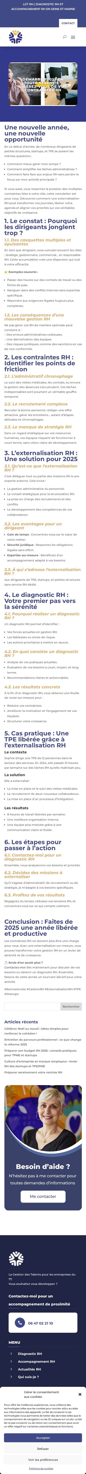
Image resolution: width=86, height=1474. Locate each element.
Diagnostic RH (30, 1354)
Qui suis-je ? (28, 1377)
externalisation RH (45, 453)
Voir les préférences (43, 1460)
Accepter (43, 1438)
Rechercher (71, 1006)
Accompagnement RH (36, 1361)
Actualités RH (29, 1369)
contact (68, 23)
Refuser (43, 1449)
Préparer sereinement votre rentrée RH (33, 1072)
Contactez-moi (15, 967)
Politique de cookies (41, 1468)
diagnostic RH (43, 595)
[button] (80, 1394)
